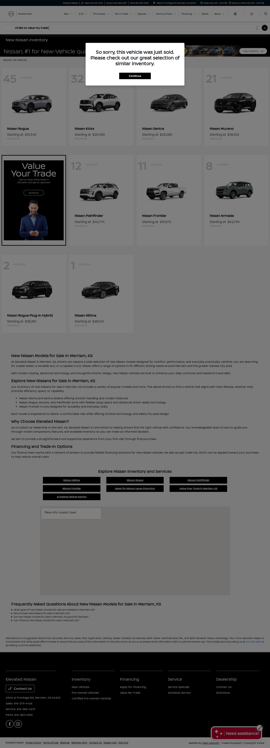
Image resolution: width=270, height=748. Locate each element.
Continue (135, 76)
